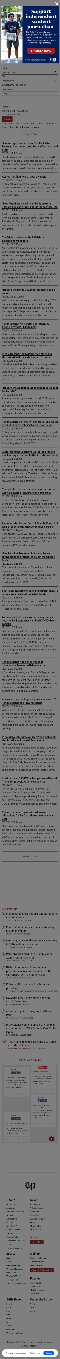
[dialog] (30, 679)
